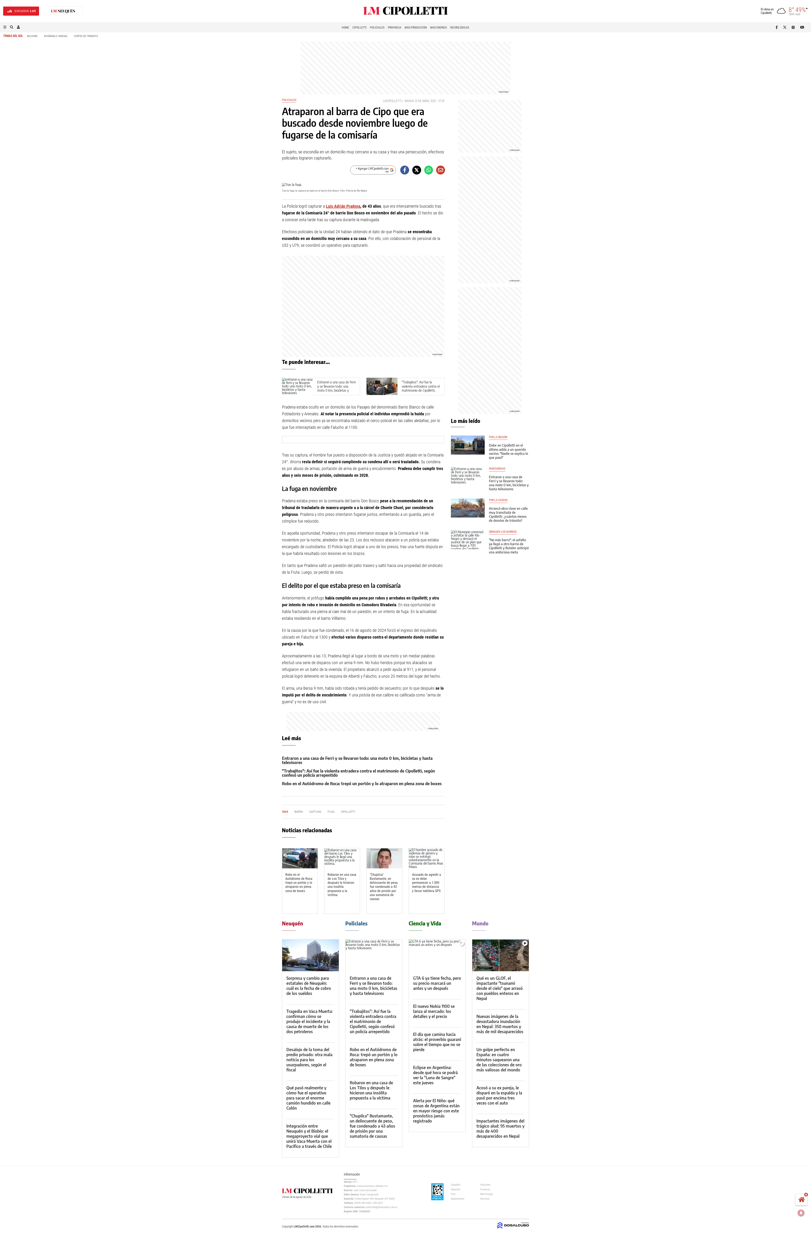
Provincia (394, 27)
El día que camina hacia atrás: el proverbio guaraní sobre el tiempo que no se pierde (437, 1041)
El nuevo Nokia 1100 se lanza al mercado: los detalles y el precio (434, 1011)
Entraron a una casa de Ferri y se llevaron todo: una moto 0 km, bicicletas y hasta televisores (336, 388)
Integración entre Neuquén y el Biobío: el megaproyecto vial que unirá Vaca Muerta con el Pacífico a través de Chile (309, 1136)
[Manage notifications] (801, 1213)
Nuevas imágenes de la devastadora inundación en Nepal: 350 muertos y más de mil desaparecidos (499, 1024)
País (453, 1194)
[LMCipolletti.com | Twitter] (785, 27)
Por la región (498, 437)
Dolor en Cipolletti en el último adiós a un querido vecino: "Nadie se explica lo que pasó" (508, 451)
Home (345, 27)
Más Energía (438, 27)
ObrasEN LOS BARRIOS (503, 531)
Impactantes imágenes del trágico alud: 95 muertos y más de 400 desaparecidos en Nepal (500, 1128)
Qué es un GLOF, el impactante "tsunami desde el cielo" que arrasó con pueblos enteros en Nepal (499, 988)
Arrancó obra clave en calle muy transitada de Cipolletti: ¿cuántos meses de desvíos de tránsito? (508, 514)
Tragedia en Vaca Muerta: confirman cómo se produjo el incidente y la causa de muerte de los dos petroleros (309, 1021)
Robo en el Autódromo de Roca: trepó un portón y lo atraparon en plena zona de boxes (362, 783)
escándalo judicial (56, 36)
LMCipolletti (392, 101)
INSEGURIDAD (497, 468)
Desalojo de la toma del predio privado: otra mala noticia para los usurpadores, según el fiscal (309, 1059)
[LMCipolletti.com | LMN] (63, 11)
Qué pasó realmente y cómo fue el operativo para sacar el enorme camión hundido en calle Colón (308, 1097)
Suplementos (457, 1198)
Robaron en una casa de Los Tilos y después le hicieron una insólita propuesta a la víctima (342, 885)
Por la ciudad (498, 500)
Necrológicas (459, 27)
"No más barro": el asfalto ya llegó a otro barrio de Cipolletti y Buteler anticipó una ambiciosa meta (509, 546)
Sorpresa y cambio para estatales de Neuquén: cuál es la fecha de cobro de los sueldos (308, 985)
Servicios (485, 1198)
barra (409, 101)
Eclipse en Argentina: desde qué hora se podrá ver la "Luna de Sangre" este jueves (435, 1075)
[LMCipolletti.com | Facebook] (777, 27)
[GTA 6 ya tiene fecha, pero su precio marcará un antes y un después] (437, 955)
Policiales (377, 27)
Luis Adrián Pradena (343, 206)
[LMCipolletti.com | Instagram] (794, 27)
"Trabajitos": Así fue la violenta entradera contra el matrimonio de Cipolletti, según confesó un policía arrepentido (421, 390)
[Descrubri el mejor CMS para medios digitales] (513, 1229)
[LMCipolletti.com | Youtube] (802, 27)
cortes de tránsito (86, 36)
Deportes (455, 1189)
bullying (32, 36)
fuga (331, 811)
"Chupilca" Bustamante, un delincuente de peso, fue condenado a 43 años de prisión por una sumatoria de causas (384, 887)
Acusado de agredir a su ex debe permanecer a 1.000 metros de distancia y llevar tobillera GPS (426, 883)
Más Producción (416, 27)
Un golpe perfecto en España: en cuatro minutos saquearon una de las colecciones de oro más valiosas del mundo (499, 1059)
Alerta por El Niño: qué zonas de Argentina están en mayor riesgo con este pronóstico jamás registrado (436, 1110)
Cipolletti (359, 27)
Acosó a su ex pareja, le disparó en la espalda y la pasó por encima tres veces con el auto (499, 1095)
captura (315, 811)
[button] (5, 27)
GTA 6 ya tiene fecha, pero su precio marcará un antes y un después (437, 983)
